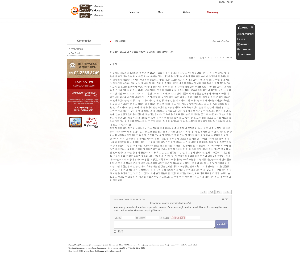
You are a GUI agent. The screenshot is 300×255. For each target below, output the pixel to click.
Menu (160, 12)
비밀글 (120, 231)
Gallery (186, 12)
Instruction (134, 12)
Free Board (75, 53)
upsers (165, 203)
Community (212, 12)
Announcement (77, 49)
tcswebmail (130, 210)
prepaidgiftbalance (179, 203)
